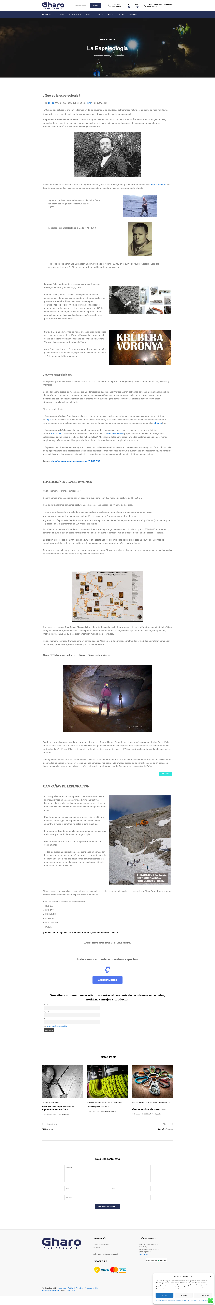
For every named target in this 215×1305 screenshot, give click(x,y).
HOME (48, 15)
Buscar (95, 6)
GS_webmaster (117, 56)
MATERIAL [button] (60, 15)
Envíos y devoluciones (101, 1244)
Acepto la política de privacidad (57, 1026)
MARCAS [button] (99, 15)
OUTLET (110, 15)
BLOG (121, 15)
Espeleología (107, 39)
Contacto (97, 1248)
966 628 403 (143, 1254)
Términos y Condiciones (50, 1290)
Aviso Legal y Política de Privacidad (70, 1288)
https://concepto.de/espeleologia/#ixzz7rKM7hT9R (75, 461)
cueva (88, 103)
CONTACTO (133, 15)
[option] (62, 1090)
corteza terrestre (158, 184)
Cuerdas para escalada (98, 1106)
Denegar (184, 1295)
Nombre (46, 1005)
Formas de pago (99, 1251)
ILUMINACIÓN (75, 15)
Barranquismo (99, 1102)
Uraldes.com (70, 1290)
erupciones (56, 433)
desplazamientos (115, 433)
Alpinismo (90, 1102)
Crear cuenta (152, 6)
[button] (210, 1276)
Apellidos (47, 1012)
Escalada (45, 1102)
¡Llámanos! (116, 4)
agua (49, 419)
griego (51, 103)
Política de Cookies (161, 1300)
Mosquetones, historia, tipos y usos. (149, 1109)
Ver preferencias (203, 1295)
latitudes (158, 423)
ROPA (88, 15)
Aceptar (164, 1295)
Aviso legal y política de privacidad (178, 1300)
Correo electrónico (50, 1019)
